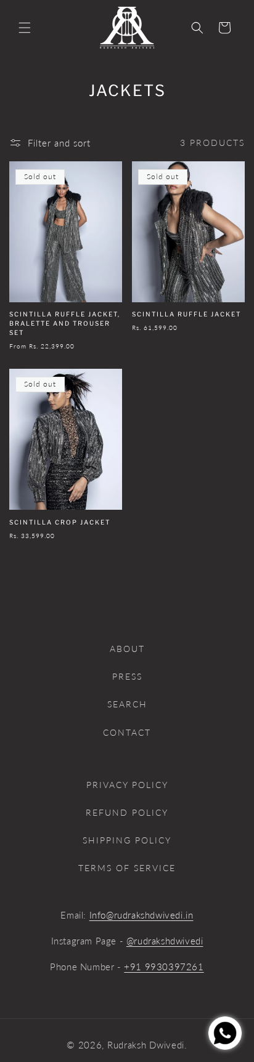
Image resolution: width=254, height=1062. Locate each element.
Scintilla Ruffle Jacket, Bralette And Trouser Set (64, 323)
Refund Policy (127, 812)
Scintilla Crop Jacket (59, 522)
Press (127, 676)
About (127, 648)
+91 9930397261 (163, 966)
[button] (24, 27)
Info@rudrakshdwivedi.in (141, 914)
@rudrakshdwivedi (164, 940)
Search (127, 704)
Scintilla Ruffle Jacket (186, 314)
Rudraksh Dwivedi (145, 1044)
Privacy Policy (127, 784)
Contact (127, 732)
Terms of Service (127, 868)
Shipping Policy (127, 840)
